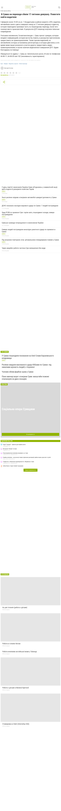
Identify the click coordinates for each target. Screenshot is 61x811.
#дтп (2, 63)
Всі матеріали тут (30, 434)
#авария (6, 63)
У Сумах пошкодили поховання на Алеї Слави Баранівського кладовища (28, 356)
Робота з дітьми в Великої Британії (15, 688)
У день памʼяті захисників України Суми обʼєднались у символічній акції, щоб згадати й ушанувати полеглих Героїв (29, 188)
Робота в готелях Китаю (11, 644)
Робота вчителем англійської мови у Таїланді (19, 652)
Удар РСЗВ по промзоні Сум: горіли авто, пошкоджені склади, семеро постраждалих (28, 213)
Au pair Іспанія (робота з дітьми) (14, 607)
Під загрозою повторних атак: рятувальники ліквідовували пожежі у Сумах (30, 240)
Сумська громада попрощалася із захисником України (22, 223)
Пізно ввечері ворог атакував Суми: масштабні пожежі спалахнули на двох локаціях (25, 377)
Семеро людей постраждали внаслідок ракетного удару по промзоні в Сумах (28, 230)
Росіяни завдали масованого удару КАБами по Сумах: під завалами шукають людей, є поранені (26, 365)
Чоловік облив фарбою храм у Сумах (17, 372)
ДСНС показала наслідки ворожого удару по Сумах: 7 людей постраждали (30, 206)
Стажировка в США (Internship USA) (15, 724)
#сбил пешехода (23, 63)
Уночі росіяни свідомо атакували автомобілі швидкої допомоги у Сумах (29, 197)
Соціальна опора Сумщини (18, 409)
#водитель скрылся (13, 63)
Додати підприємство (30, 470)
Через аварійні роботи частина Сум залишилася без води (23, 248)
